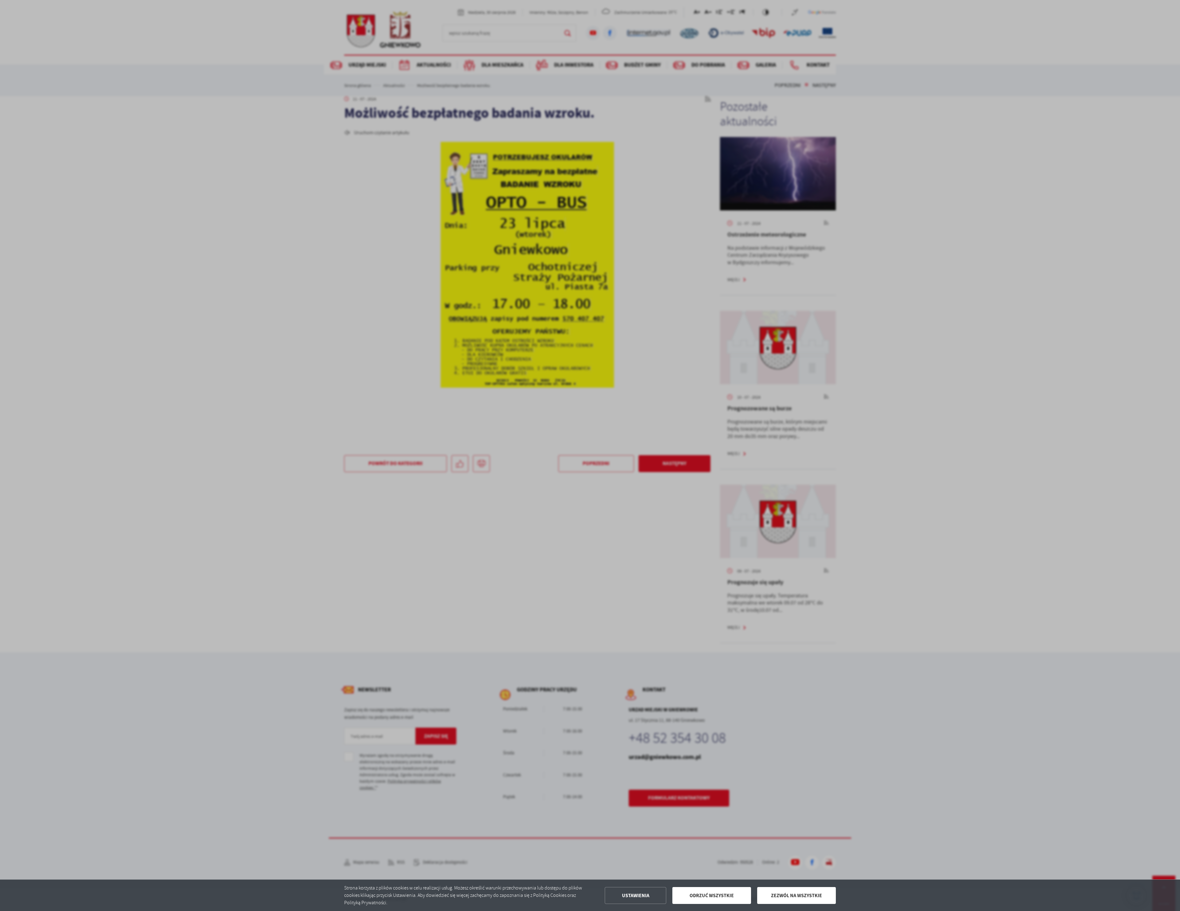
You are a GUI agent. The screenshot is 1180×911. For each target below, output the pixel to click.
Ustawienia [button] (635, 895)
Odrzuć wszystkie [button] (712, 895)
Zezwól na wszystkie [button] (796, 895)
